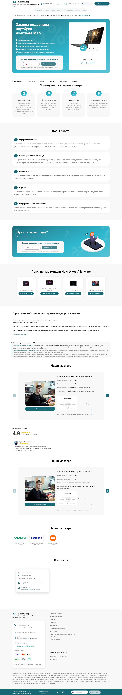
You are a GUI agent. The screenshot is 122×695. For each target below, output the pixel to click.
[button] (107, 395)
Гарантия (51, 81)
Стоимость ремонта (56, 613)
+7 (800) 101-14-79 (72, 3)
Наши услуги (54, 631)
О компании (38, 10)
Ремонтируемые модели (57, 628)
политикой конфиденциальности (51, 67)
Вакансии (70, 10)
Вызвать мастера (41, 409)
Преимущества (18, 81)
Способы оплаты (55, 639)
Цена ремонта (61, 10)
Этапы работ (31, 81)
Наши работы (63, 81)
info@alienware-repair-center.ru (27, 632)
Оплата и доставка (56, 616)
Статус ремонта (88, 3)
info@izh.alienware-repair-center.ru (32, 583)
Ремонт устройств (50, 10)
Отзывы (84, 10)
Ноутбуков (53, 656)
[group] (20, 540)
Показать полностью (19, 334)
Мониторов (63, 656)
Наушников (53, 659)
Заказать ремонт (27, 293)
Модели (42, 81)
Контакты (77, 10)
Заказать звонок (103, 3)
